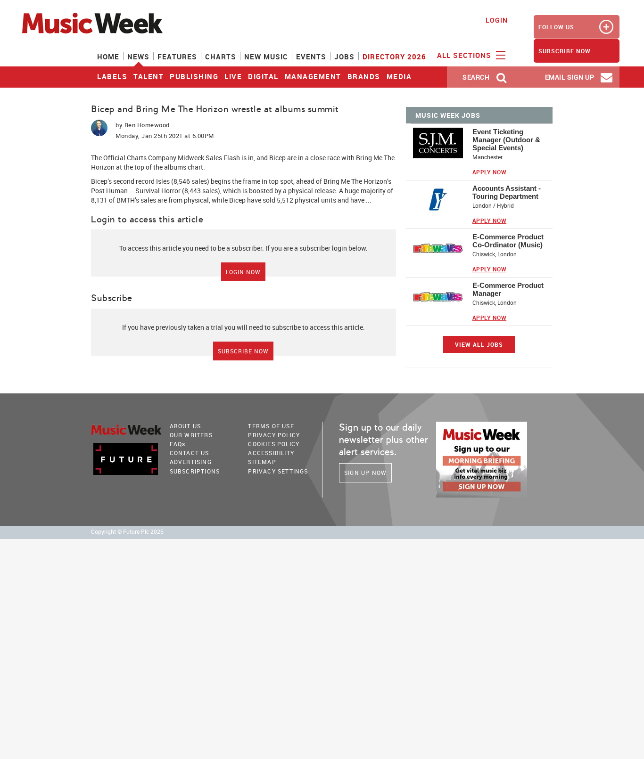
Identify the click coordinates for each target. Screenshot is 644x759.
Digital (263, 76)
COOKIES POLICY (273, 444)
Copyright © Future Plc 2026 (127, 531)
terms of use (271, 426)
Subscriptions (195, 471)
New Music (266, 56)
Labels (112, 76)
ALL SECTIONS (465, 55)
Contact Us (189, 453)
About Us (185, 426)
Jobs (344, 56)
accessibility (271, 453)
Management (313, 76)
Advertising (191, 461)
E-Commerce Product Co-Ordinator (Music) (508, 241)
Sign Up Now (365, 472)
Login (497, 20)
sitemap (262, 461)
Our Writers (191, 435)
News (138, 56)
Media (399, 76)
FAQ (178, 444)
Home (108, 56)
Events (311, 56)
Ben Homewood (147, 125)
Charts (220, 56)
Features (177, 56)
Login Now (243, 272)
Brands (363, 76)
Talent (148, 76)
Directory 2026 (394, 56)
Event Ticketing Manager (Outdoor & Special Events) (506, 140)
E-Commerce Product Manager (508, 289)
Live (233, 76)
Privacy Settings (278, 471)
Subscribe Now (243, 351)
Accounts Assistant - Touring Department (506, 192)
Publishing (194, 76)
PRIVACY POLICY (274, 435)
